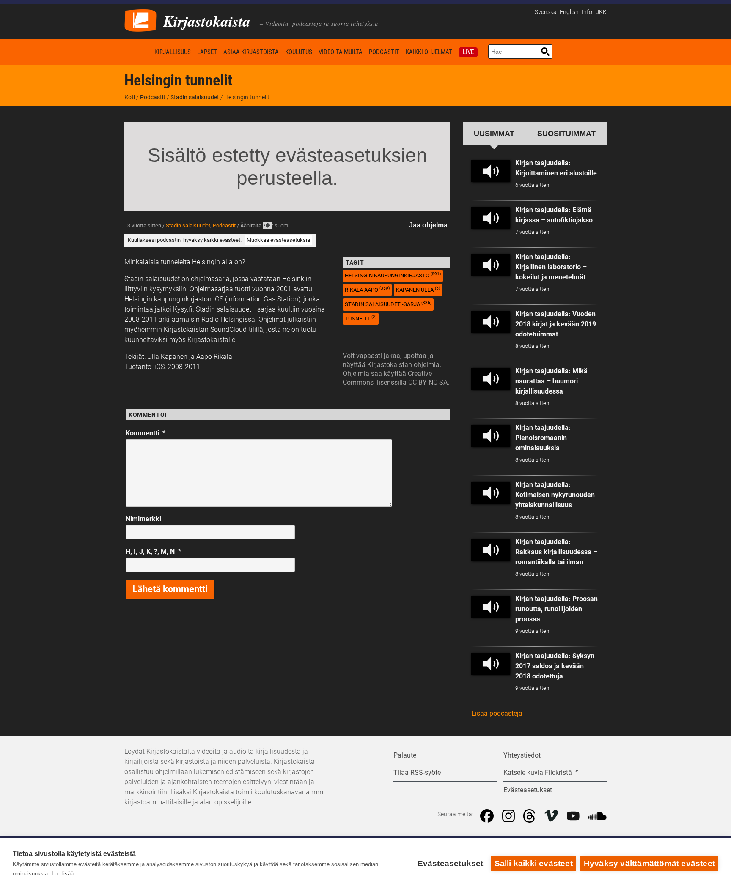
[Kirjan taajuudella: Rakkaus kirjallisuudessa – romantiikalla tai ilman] (490, 550)
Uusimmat (494, 133)
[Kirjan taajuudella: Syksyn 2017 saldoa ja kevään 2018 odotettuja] (490, 664)
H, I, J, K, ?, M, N (153, 551)
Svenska (546, 12)
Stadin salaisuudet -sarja (388, 303)
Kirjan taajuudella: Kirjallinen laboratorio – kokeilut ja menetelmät (551, 267)
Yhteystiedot (522, 755)
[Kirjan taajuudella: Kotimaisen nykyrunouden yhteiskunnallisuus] (490, 493)
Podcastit (384, 52)
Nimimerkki (143, 519)
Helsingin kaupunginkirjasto (393, 275)
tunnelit (360, 318)
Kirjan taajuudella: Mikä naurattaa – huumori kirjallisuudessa (551, 381)
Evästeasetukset (451, 863)
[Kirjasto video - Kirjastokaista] (140, 20)
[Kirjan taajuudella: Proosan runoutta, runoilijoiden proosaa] (490, 607)
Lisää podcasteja (496, 713)
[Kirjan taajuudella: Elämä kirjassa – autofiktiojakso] (490, 218)
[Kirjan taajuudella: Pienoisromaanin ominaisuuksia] (490, 436)
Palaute (404, 755)
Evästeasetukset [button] (527, 790)
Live (468, 52)
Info (587, 12)
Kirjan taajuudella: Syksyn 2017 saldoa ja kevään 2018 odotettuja (554, 666)
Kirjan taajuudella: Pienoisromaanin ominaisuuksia (543, 438)
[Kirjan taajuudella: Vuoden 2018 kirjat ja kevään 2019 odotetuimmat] (490, 322)
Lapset (207, 52)
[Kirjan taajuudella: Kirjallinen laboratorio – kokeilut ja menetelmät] (490, 265)
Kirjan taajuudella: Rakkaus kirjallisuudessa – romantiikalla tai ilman (556, 552)
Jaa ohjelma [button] (428, 225)
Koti (137, 52)
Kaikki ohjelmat (429, 52)
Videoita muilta (341, 52)
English (569, 12)
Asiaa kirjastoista (251, 52)
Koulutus (298, 52)
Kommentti (145, 433)
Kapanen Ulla (418, 289)
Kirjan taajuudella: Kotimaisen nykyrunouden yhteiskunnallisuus (555, 495)
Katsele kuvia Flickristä (537, 773)
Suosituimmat (566, 133)
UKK (601, 12)
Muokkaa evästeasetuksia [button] (278, 240)
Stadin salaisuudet (194, 97)
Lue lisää (63, 873)
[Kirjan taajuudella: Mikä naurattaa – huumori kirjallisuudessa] (490, 379)
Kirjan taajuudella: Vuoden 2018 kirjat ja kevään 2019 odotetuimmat (555, 324)
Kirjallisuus (172, 52)
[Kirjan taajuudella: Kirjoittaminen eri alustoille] (490, 171)
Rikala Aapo (367, 289)
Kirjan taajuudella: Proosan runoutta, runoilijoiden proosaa (556, 609)
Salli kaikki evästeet (534, 863)
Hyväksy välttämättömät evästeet (649, 863)
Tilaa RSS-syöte (417, 773)
